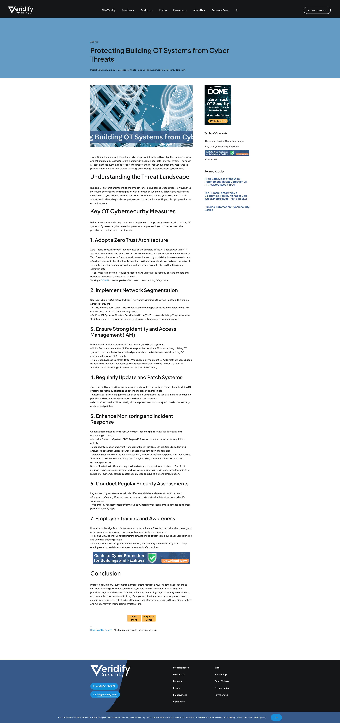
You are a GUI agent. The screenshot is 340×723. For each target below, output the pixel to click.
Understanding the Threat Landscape (224, 141)
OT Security (169, 69)
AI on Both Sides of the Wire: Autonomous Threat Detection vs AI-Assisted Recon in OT (226, 181)
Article (133, 69)
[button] (237, 10)
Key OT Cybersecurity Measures (222, 146)
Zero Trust (180, 69)
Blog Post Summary (101, 629)
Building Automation (153, 69)
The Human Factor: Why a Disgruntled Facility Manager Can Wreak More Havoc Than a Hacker (226, 195)
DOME (104, 280)
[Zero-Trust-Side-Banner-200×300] (218, 86)
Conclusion (211, 159)
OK (276, 717)
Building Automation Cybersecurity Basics (227, 208)
